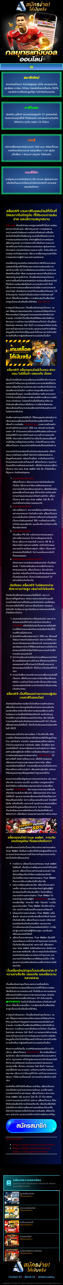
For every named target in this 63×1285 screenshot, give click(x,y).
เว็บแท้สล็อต (20, 789)
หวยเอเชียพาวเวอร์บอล (31, 1250)
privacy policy (46, 1276)
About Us (30, 1276)
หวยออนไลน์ (25, 1236)
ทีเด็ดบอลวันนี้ (26, 1222)
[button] (31, 67)
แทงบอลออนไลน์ (27, 1208)
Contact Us (15, 1276)
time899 (18, 625)
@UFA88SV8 (13, 1001)
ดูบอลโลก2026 (27, 1193)
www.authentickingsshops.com (47, 1283)
